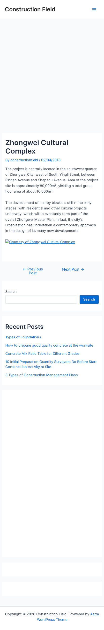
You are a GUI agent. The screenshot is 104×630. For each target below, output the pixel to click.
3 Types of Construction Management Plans (41, 375)
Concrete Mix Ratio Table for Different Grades (42, 353)
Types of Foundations (23, 337)
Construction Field (30, 9)
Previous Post (33, 271)
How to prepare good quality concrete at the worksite (49, 345)
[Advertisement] (52, 73)
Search (11, 291)
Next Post (73, 269)
